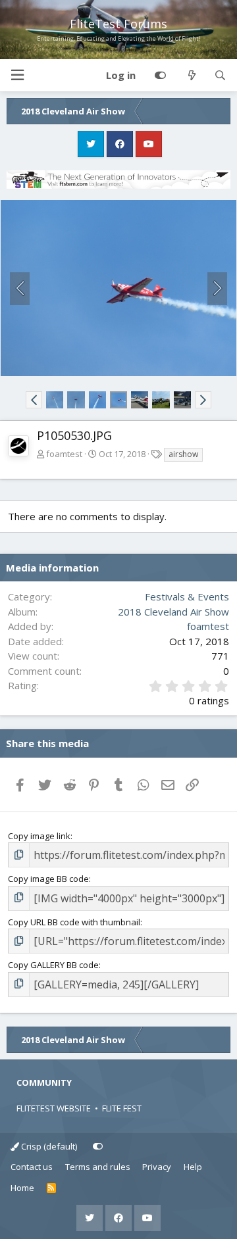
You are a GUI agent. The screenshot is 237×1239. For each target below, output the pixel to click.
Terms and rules (97, 1167)
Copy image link (39, 836)
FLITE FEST (122, 1108)
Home (22, 1188)
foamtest (64, 454)
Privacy (156, 1167)
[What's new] (191, 75)
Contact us (32, 1167)
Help (193, 1167)
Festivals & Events (187, 596)
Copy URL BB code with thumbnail (74, 922)
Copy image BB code (48, 879)
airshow (183, 454)
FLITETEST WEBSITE (53, 1108)
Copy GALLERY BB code (53, 965)
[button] (17, 75)
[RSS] (52, 1188)
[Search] (220, 75)
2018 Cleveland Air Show (173, 611)
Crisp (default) (48, 1146)
